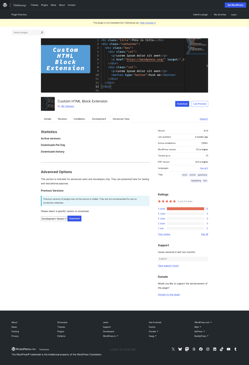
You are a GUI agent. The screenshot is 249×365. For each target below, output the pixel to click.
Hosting (15, 331)
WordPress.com (203, 322)
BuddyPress (202, 336)
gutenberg (202, 175)
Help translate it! (148, 23)
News (14, 327)
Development (99, 118)
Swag (153, 336)
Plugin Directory (19, 14)
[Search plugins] (42, 32)
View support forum (168, 265)
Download (182, 104)
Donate (153, 331)
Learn (105, 322)
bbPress (200, 331)
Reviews (62, 118)
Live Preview (199, 104)
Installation (79, 118)
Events (152, 327)
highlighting (196, 181)
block (184, 175)
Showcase (62, 322)
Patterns (61, 336)
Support (204, 118)
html (205, 181)
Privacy (15, 336)
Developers (108, 331)
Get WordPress (235, 5)
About (14, 322)
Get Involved (155, 322)
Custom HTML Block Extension (82, 101)
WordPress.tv (110, 336)
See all (204, 234)
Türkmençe (44, 349)
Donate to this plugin (169, 294)
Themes (61, 327)
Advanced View (121, 118)
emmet (192, 175)
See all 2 (204, 168)
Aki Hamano (67, 106)
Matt (198, 327)
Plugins (60, 331)
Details (47, 118)
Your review (164, 234)
